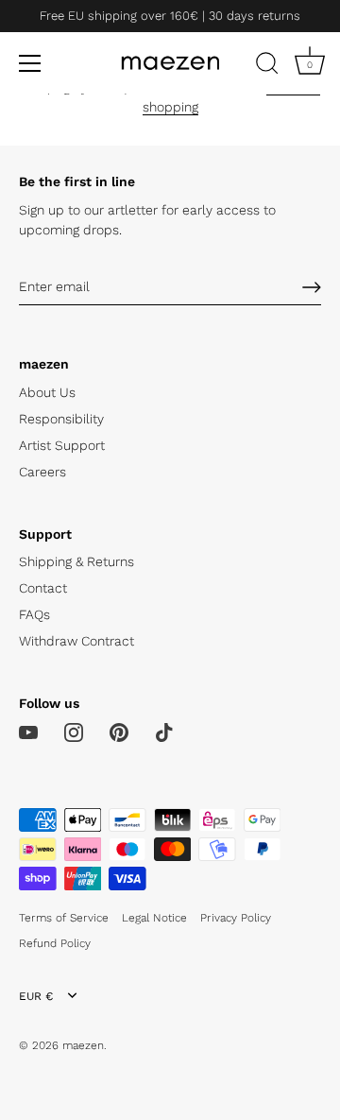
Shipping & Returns (76, 561)
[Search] (267, 66)
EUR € (36, 996)
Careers (42, 471)
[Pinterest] (119, 731)
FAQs (34, 614)
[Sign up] (311, 287)
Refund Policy (55, 943)
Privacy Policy (235, 917)
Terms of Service (64, 917)
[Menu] (30, 63)
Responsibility (61, 418)
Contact (43, 587)
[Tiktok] (164, 731)
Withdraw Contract (76, 640)
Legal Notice (154, 917)
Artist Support (62, 445)
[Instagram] (73, 731)
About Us (47, 392)
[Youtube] (28, 731)
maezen (83, 1045)
